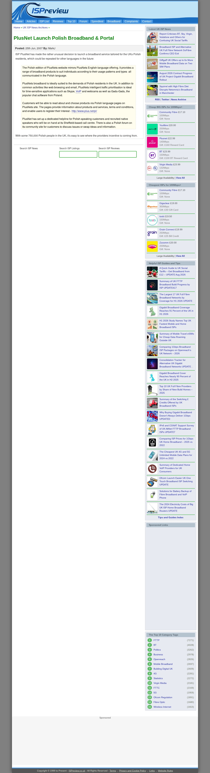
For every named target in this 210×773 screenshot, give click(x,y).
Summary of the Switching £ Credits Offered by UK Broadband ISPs (174, 402)
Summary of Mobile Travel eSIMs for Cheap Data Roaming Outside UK (176, 337)
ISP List (44, 21)
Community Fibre (168, 112)
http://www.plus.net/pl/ (84, 111)
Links (152, 770)
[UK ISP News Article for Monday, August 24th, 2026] (152, 42)
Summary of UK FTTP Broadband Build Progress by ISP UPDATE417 (174, 284)
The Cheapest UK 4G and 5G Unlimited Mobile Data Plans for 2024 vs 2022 (175, 455)
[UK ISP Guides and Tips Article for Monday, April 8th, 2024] (152, 434)
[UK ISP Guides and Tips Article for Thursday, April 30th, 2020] (152, 289)
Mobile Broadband (163, 664)
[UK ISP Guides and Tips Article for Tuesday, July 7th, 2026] (152, 316)
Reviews (58, 21)
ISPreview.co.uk (77, 770)
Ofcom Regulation (163, 697)
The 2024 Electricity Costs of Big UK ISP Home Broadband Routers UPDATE (176, 507)
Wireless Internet (162, 707)
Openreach (159, 659)
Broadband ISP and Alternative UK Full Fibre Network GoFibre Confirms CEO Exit (175, 50)
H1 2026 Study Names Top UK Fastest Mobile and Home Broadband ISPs (175, 323)
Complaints (131, 21)
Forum (83, 21)
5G (155, 692)
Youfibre (163, 125)
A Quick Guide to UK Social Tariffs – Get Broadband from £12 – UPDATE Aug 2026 (174, 271)
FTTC (157, 687)
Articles (31, 21)
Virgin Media (165, 164)
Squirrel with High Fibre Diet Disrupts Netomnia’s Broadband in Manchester (175, 89)
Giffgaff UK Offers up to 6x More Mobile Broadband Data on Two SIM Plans (176, 63)
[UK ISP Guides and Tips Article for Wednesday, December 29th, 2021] (152, 499)
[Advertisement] (137, 10)
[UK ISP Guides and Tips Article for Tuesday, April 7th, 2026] (152, 355)
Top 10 (71, 21)
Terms (113, 770)
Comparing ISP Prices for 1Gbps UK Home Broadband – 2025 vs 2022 (176, 441)
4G (155, 673)
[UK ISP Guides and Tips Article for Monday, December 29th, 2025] (152, 368)
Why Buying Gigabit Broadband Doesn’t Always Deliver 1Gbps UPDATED (175, 415)
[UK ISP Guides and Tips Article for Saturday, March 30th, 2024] (152, 512)
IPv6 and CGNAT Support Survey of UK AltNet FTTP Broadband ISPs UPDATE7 (176, 428)
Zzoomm (164, 242)
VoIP (78, 91)
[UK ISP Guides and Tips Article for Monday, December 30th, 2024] (152, 460)
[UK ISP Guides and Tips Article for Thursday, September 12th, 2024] (152, 486)
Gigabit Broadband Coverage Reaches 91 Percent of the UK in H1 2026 (176, 310)
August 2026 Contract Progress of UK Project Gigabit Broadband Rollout (176, 76)
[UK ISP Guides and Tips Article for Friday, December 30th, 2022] (152, 473)
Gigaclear (164, 203)
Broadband (113, 21)
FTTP (156, 640)
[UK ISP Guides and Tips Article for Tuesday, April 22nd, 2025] (152, 407)
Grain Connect (167, 229)
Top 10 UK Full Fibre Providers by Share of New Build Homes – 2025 (175, 389)
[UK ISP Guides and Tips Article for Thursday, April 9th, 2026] (152, 342)
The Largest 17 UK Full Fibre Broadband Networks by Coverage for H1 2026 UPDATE (175, 297)
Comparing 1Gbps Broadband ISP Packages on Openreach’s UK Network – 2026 (175, 350)
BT (160, 151)
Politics (157, 649)
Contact (146, 21)
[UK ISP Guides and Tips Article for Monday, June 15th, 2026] (152, 329)
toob (161, 216)
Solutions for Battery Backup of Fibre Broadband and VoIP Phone (175, 494)
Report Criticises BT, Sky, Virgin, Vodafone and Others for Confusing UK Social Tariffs (176, 37)
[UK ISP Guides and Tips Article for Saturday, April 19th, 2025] (152, 447)
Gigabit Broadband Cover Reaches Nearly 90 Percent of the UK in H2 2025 (175, 376)
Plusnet (163, 138)
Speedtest (97, 21)
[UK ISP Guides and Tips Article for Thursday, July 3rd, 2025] (152, 394)
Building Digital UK (163, 668)
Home (18, 21)
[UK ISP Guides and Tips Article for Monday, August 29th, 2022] (152, 276)
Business (158, 654)
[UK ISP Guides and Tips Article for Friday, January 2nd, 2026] (152, 381)
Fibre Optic (159, 702)
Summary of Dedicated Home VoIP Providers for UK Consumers (174, 468)
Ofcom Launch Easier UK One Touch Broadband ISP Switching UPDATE (176, 481)
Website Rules (165, 770)
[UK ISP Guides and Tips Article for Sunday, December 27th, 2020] (152, 420)
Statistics (158, 678)
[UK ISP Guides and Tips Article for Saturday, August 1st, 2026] (152, 302)
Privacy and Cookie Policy (132, 770)
